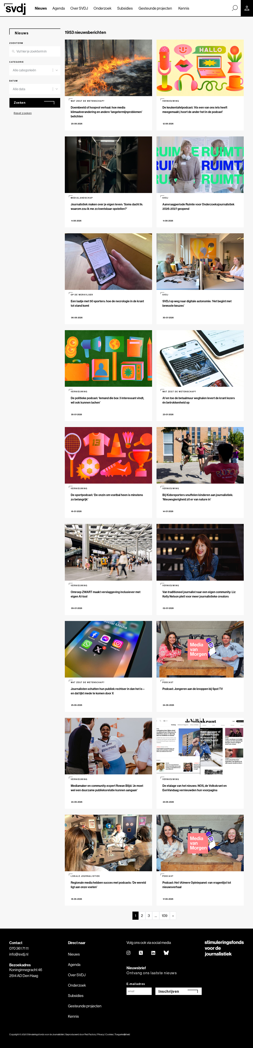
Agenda (58, 8)
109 (164, 915)
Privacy (100, 1034)
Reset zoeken (23, 113)
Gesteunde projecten (155, 8)
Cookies (109, 1034)
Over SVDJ (79, 8)
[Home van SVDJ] (15, 9)
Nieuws (41, 8)
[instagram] (128, 953)
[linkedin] (153, 953)
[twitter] (141, 953)
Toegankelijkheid (122, 1034)
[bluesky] (166, 953)
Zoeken (20, 102)
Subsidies (125, 8)
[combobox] (33, 70)
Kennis (183, 8)
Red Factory (90, 1034)
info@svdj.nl (18, 954)
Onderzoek (102, 8)
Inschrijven (169, 991)
